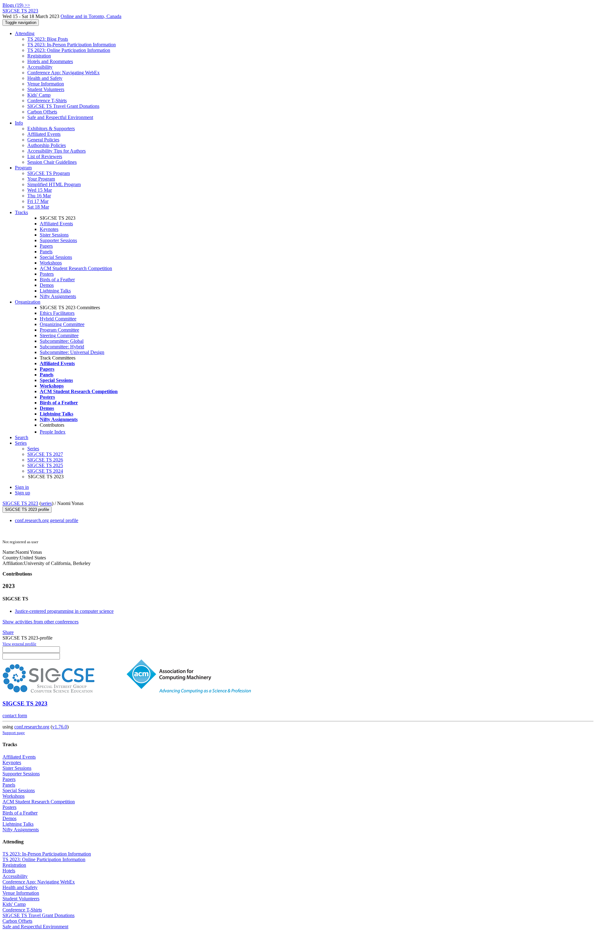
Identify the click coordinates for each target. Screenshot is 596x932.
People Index (52, 431)
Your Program (41, 178)
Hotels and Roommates (50, 61)
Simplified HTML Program (54, 184)
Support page (13, 732)
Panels (46, 251)
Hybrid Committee (58, 318)
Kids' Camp (39, 95)
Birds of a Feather (57, 279)
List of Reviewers (44, 156)
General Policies (43, 139)
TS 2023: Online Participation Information (68, 50)
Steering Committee (59, 335)
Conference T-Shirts (47, 100)
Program (23, 167)
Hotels (8, 870)
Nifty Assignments (58, 296)
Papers (46, 246)
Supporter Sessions (58, 240)
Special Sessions (56, 257)
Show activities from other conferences (40, 621)
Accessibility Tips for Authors (56, 151)
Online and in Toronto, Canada (91, 16)
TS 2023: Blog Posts (47, 39)
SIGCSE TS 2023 (20, 503)
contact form (14, 715)
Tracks (21, 212)
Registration (39, 55)
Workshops (51, 262)
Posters (47, 274)
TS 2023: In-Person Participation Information (71, 44)
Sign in (22, 487)
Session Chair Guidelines (52, 162)
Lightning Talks (55, 290)
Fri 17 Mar (37, 201)
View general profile (19, 643)
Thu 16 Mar (39, 195)
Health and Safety (44, 78)
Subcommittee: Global (62, 341)
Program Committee (59, 330)
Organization (27, 302)
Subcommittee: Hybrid (62, 346)
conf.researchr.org (31, 726)
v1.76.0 (59, 726)
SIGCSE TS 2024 (45, 471)
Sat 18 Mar (38, 206)
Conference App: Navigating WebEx (63, 72)
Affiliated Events (44, 134)
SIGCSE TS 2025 (45, 465)
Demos (47, 285)
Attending (24, 33)
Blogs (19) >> (16, 5)
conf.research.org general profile (46, 520)
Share (8, 632)
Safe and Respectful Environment (60, 117)
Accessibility (39, 67)
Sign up (22, 492)
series (46, 503)
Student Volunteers (45, 89)
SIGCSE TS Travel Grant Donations (63, 106)
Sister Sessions (54, 234)
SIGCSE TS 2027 (45, 454)
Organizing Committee (62, 324)
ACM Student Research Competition (76, 268)
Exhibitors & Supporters (51, 128)
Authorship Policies (46, 145)
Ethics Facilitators (57, 313)
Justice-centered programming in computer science (64, 611)
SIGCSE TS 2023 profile (27, 509)
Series (33, 448)
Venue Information (45, 83)
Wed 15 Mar (39, 190)
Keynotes (49, 229)
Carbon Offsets (42, 111)
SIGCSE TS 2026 (45, 459)
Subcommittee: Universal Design (72, 352)
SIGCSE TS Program (48, 173)
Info (19, 123)
